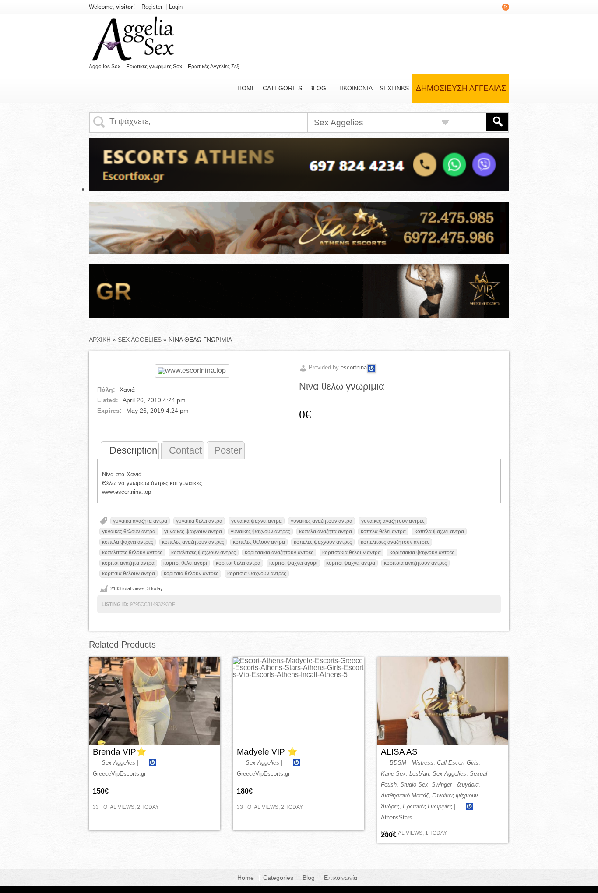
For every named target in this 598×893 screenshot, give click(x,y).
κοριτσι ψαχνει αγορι (293, 563)
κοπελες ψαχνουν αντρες (323, 542)
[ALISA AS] (443, 701)
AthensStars (396, 817)
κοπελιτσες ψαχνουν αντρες (203, 552)
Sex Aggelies (140, 339)
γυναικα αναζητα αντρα (140, 521)
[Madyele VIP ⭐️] (298, 701)
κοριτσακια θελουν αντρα (351, 552)
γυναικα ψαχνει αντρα (256, 521)
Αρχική (100, 339)
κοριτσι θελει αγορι (185, 563)
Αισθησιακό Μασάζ (405, 795)
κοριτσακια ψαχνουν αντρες (422, 552)
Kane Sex (393, 773)
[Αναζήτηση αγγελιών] (497, 122)
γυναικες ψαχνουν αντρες (260, 531)
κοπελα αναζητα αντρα (325, 531)
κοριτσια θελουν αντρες (191, 574)
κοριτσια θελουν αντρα (128, 574)
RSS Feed (505, 7)
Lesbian (419, 773)
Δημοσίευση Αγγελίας (461, 88)
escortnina (354, 367)
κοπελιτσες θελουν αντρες (132, 552)
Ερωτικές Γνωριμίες (427, 806)
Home (246, 88)
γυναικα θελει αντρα (199, 521)
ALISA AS (399, 751)
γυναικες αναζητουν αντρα (321, 521)
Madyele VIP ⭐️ (267, 751)
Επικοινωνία (353, 88)
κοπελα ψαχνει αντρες (127, 542)
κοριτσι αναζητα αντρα (128, 563)
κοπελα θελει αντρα (383, 531)
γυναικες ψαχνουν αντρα (193, 531)
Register (151, 7)
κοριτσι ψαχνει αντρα (350, 563)
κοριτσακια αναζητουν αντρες (279, 552)
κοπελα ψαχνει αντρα (439, 531)
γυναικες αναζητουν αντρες (393, 521)
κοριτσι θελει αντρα (238, 563)
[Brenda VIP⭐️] (154, 701)
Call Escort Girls (457, 762)
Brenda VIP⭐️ (120, 751)
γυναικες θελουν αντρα (128, 531)
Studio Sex (414, 784)
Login (176, 7)
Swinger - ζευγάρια (455, 784)
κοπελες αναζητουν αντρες (193, 542)
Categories (282, 88)
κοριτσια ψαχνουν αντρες (256, 574)
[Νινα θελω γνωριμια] (192, 370)
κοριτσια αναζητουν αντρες (415, 563)
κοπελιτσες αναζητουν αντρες (395, 542)
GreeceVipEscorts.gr (119, 773)
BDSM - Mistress (411, 762)
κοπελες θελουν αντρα (259, 542)
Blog (317, 88)
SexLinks (394, 88)
